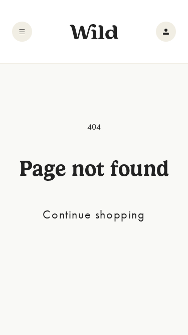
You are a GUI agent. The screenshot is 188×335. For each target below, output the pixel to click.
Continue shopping (94, 214)
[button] (22, 32)
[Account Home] (166, 32)
